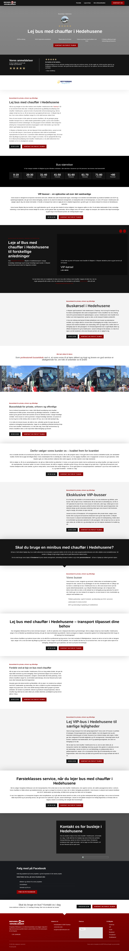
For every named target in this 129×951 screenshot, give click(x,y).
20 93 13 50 (83, 281)
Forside (78, 3)
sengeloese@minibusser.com (64, 283)
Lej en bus (87, 3)
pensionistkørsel (85, 557)
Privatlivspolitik (12, 946)
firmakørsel (35, 557)
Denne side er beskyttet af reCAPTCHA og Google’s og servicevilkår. (103, 944)
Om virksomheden (99, 3)
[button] (41, 64)
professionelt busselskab (32, 357)
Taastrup (55, 106)
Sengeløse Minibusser (17, 261)
